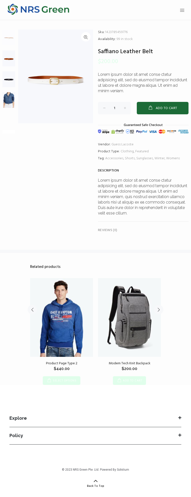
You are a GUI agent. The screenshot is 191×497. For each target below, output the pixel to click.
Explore (18, 418)
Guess (116, 144)
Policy (16, 435)
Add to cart (166, 108)
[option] (8, 40)
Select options (64, 380)
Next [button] (158, 309)
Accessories (114, 158)
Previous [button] (32, 309)
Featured (142, 151)
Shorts (130, 158)
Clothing (127, 151)
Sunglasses (144, 158)
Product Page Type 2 (61, 363)
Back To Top (95, 486)
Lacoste (127, 144)
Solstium (123, 469)
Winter (159, 158)
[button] (95, 420)
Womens (173, 158)
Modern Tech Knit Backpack (129, 363)
